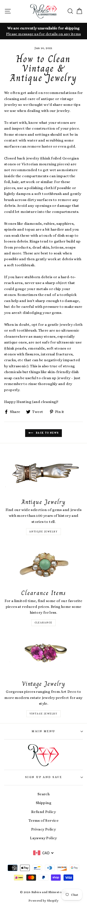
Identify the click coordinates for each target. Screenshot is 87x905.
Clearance (43, 622)
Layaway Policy (43, 838)
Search (43, 794)
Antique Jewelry (43, 531)
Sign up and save (43, 777)
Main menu (43, 731)
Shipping (43, 803)
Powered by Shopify (43, 900)
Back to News (47, 432)
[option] (43, 31)
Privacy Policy (43, 829)
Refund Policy (43, 812)
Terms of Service (43, 820)
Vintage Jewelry (43, 713)
